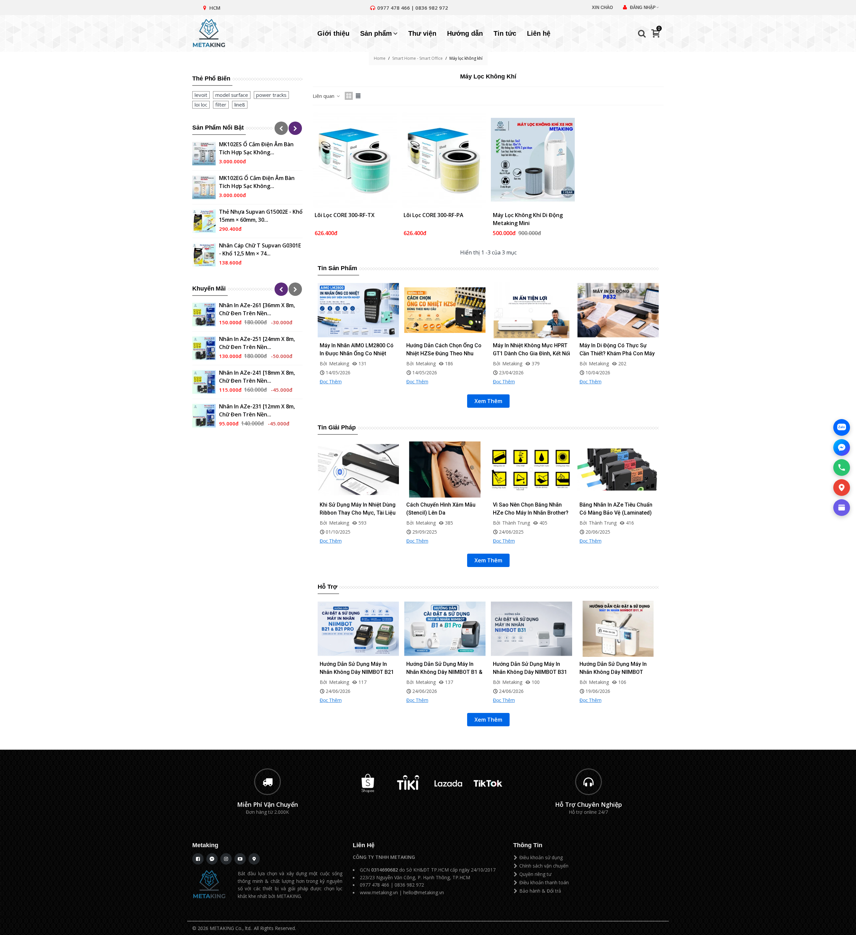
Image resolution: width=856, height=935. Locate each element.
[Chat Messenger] (841, 447)
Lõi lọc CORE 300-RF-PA (433, 215)
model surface (231, 94)
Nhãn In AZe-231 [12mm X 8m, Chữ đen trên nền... (257, 410)
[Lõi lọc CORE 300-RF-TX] (355, 160)
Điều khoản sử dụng (541, 857)
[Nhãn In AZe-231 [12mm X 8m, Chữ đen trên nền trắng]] (204, 415)
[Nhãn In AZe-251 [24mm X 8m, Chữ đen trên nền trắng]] (204, 348)
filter (220, 104)
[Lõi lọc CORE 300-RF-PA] (444, 160)
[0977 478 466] (841, 467)
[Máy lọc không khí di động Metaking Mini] (533, 160)
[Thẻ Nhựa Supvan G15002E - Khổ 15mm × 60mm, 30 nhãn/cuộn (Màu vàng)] (204, 221)
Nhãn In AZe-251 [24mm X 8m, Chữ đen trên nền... (257, 343)
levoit (201, 94)
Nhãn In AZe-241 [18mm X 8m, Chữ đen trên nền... (257, 376)
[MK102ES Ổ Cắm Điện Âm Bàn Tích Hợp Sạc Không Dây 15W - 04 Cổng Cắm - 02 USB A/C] (204, 153)
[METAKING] (212, 33)
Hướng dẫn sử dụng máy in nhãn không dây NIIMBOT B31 (530, 668)
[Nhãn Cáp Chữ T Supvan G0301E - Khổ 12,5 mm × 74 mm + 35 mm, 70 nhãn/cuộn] (204, 254)
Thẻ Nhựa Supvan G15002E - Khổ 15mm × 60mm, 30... (261, 215)
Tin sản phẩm (337, 268)
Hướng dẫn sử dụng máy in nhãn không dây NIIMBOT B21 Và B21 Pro (357, 672)
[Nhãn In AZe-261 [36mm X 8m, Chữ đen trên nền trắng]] (204, 314)
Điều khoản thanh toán (544, 882)
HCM (214, 7)
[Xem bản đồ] (841, 487)
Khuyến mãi (209, 288)
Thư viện (422, 33)
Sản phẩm (376, 33)
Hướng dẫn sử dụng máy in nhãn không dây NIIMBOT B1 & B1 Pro (444, 672)
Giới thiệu (333, 33)
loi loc (201, 104)
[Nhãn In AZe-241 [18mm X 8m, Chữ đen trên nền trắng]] (204, 382)
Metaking (205, 845)
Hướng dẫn (465, 33)
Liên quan (324, 95)
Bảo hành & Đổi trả (540, 891)
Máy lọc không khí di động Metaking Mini (528, 219)
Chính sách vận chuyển (543, 866)
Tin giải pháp (337, 427)
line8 (239, 104)
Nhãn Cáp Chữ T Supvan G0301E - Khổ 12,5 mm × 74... (260, 249)
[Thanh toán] (841, 507)
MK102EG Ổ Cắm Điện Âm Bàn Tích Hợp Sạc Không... (257, 182)
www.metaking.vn (379, 892)
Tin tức (505, 33)
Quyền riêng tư (535, 874)
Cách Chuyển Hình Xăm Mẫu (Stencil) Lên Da (440, 509)
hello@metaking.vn (423, 892)
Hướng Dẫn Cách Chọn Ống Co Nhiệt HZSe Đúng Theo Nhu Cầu (443, 353)
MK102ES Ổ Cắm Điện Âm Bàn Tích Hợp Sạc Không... (256, 148)
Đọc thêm (330, 381)
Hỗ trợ (327, 586)
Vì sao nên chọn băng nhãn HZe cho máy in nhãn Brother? (530, 509)
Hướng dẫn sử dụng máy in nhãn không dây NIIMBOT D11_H (613, 672)
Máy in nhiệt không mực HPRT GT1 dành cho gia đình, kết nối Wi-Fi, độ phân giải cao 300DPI (531, 353)
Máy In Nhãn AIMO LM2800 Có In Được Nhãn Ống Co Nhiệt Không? (357, 353)
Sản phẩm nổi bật (218, 127)
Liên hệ (538, 33)
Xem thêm (488, 401)
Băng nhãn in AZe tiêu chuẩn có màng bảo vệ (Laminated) (615, 509)
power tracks (271, 94)
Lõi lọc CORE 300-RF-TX (344, 215)
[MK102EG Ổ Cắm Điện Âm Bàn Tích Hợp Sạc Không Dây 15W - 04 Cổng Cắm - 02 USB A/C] (204, 187)
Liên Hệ (363, 845)
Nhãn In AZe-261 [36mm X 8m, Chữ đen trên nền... (257, 309)
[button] (281, 128)
